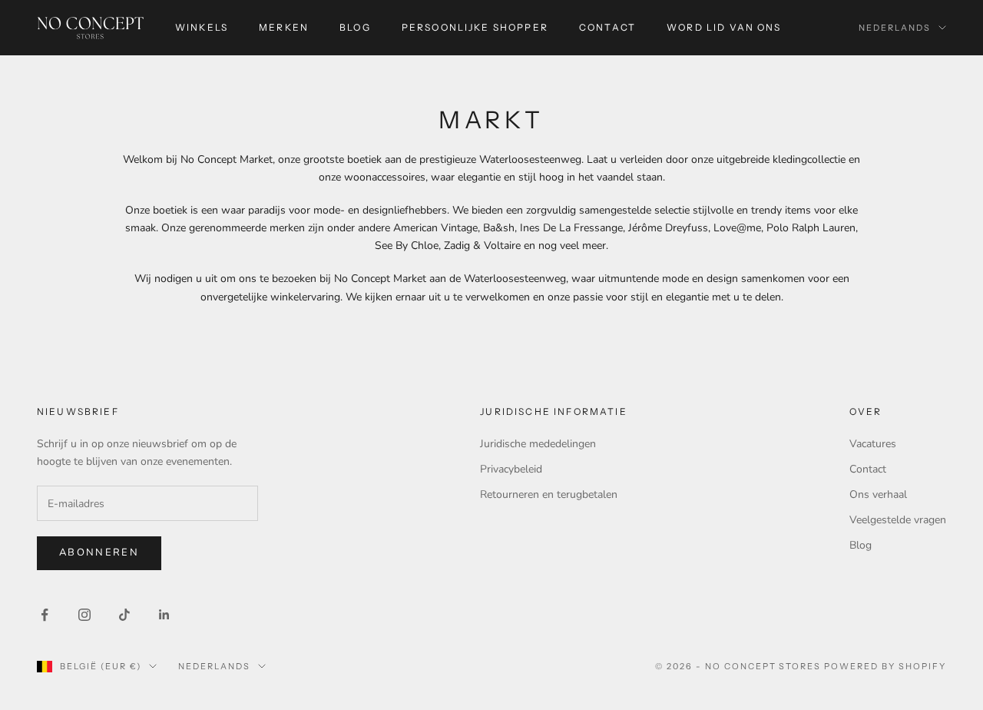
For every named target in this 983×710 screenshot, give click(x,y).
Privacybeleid (511, 469)
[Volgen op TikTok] (124, 614)
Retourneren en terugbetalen (548, 494)
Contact (607, 27)
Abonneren (99, 552)
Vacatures (872, 443)
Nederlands (895, 27)
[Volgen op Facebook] (44, 614)
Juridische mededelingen (538, 443)
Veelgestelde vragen (897, 520)
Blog (355, 27)
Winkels (201, 27)
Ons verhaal (878, 494)
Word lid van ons (724, 27)
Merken (284, 27)
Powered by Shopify (885, 666)
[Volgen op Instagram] (84, 614)
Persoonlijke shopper (475, 27)
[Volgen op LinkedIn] (164, 614)
